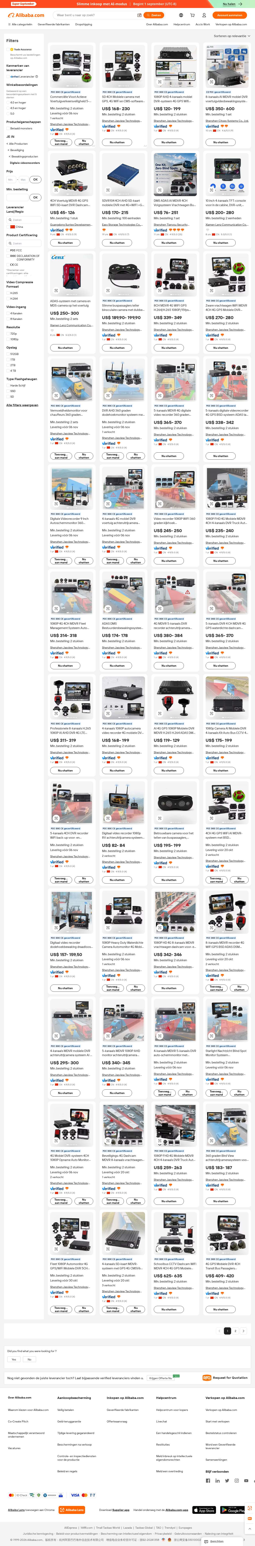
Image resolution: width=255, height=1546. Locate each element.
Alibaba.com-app (177, 1510)
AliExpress (70, 1527)
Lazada (127, 1527)
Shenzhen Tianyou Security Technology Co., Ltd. (170, 224)
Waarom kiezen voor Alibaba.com (28, 1409)
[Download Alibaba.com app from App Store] (204, 1510)
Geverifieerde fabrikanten (123, 1409)
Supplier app (120, 1510)
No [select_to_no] (29, 1359)
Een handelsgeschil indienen (174, 1433)
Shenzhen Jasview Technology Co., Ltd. (69, 124)
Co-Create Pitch (18, 1421)
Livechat (161, 1421)
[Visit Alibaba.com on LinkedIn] (217, 1480)
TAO (158, 1527)
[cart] (193, 15)
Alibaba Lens (16, 1510)
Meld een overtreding (169, 1471)
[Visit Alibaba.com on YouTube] (246, 1480)
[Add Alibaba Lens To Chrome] (72, 1510)
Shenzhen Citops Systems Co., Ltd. (227, 120)
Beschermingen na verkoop (74, 1444)
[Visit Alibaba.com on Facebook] (208, 1480)
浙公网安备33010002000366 (192, 1540)
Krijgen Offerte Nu (162, 1377)
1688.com (86, 1527)
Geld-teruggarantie (69, 1421)
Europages (185, 1527)
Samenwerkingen (216, 1459)
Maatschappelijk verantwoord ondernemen (26, 1434)
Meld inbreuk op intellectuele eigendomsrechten (174, 1458)
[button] (139, 15)
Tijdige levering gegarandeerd (75, 1433)
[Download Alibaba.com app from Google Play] (233, 1510)
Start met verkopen (218, 1421)
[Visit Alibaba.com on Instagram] (236, 1480)
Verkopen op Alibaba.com (221, 1409)
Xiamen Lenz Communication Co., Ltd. (226, 224)
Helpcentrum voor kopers (172, 1409)
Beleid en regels (67, 1471)
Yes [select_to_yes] (14, 1359)
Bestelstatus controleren (221, 1433)
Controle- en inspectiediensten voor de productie (76, 1458)
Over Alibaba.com (19, 1397)
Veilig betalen (65, 1409)
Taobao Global (144, 1527)
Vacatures (14, 1448)
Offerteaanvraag (117, 1421)
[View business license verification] (163, 1540)
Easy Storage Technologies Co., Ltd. (121, 224)
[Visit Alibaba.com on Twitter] (227, 1480)
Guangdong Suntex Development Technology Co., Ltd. (70, 224)
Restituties (163, 1444)
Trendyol (170, 1527)
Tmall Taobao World (108, 1527)
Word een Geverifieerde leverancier (220, 1446)
